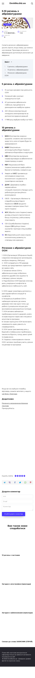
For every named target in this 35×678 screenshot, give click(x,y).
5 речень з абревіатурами (18, 67)
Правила (7, 24)
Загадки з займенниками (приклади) (17, 613)
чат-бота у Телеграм (9, 394)
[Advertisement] (17, 367)
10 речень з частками (11, 555)
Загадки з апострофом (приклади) (16, 584)
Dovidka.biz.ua (17, 3)
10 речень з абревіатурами (18, 70)
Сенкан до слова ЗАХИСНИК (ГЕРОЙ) (17, 641)
